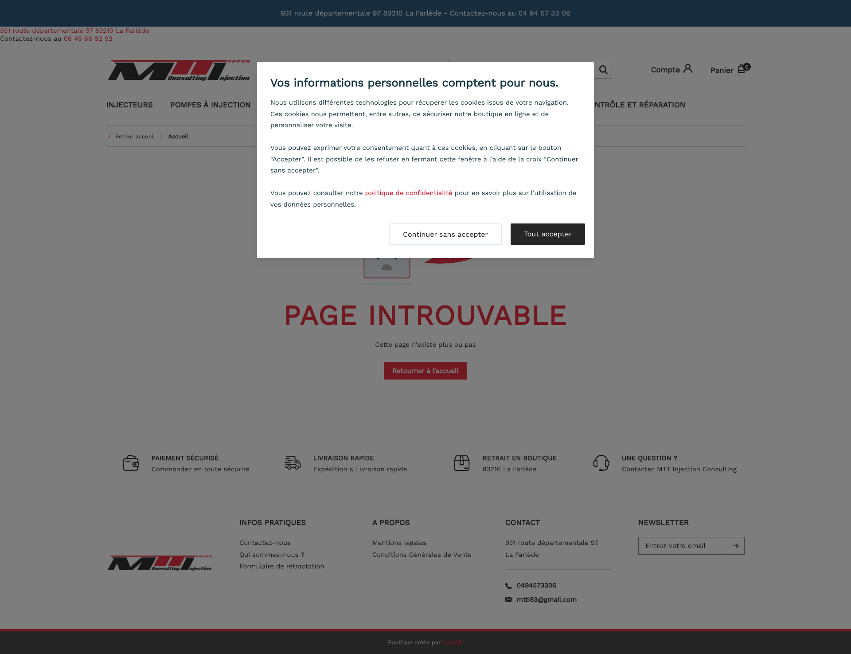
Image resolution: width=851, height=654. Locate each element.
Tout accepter (548, 234)
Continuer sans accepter (445, 234)
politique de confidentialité (409, 193)
